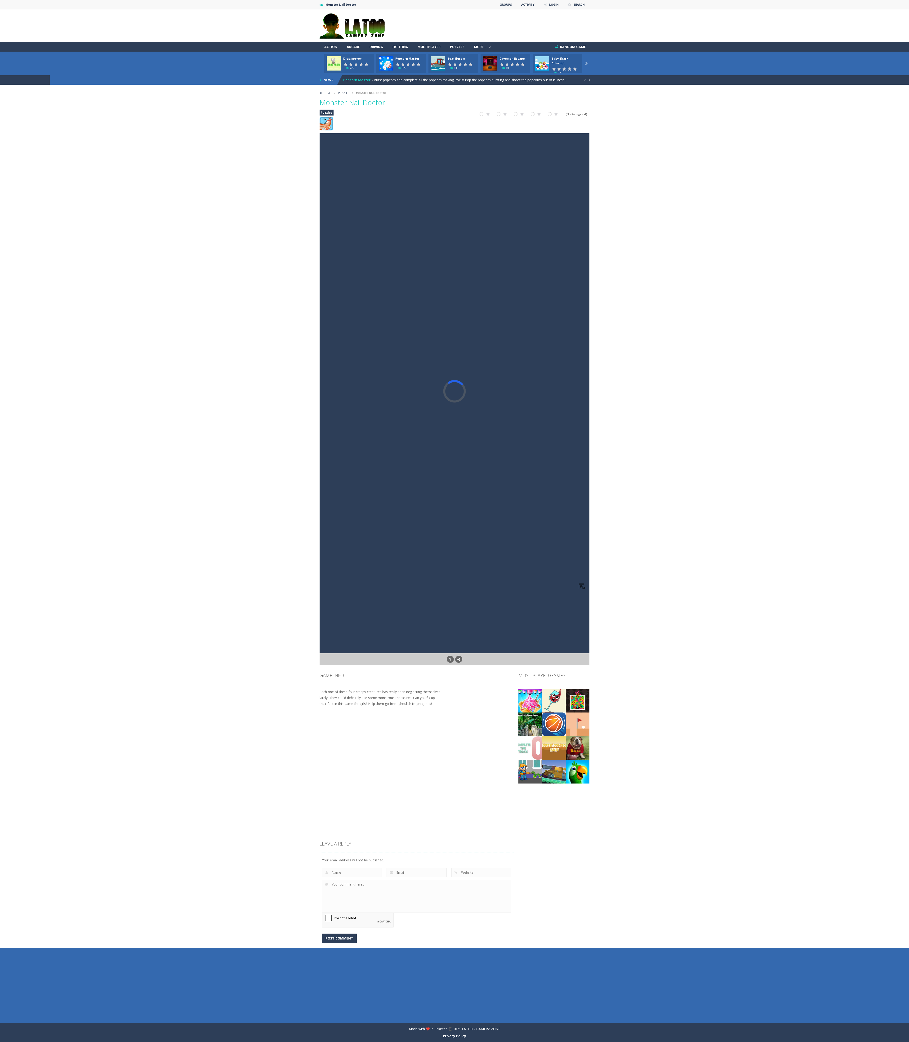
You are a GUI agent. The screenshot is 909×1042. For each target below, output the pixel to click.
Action (330, 47)
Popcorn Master (407, 59)
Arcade (353, 47)
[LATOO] (354, 25)
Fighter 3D (352, 80)
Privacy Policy (454, 1036)
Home (327, 93)
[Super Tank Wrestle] (554, 771)
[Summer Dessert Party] (530, 700)
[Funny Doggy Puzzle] (577, 747)
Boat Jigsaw (456, 59)
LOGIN (554, 5)
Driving (376, 47)
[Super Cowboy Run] (554, 747)
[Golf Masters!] (577, 724)
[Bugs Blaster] (530, 771)
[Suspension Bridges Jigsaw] (530, 724)
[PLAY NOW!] (334, 63)
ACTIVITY (528, 5)
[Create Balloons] (577, 700)
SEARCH (579, 5)
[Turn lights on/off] (450, 659)
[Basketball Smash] (554, 724)
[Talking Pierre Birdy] (577, 771)
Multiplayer (429, 47)
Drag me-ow (352, 59)
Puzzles (457, 47)
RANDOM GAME (572, 47)
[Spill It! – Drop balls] (554, 700)
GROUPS (506, 5)
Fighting (400, 47)
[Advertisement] (503, 23)
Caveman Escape (512, 59)
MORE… (480, 47)
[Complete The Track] (530, 747)
